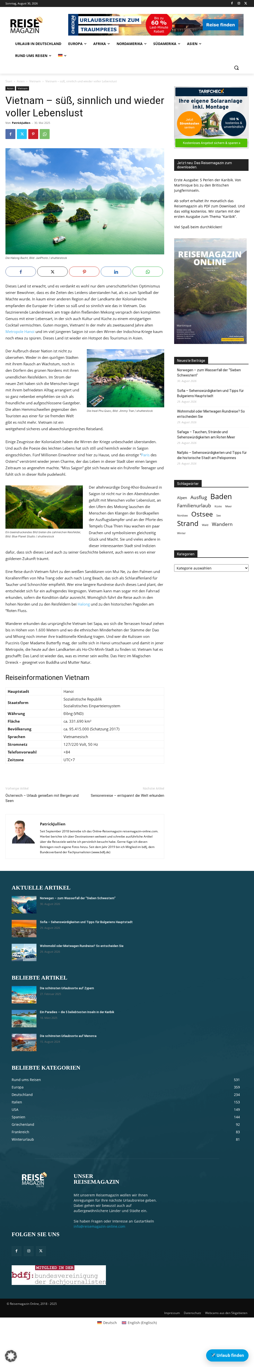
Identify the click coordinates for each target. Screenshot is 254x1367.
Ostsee (202, 514)
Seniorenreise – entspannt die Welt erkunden (127, 795)
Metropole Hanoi (19, 331)
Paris (145, 454)
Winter (181, 533)
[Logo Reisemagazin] (35, 24)
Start (8, 81)
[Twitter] (246, 3)
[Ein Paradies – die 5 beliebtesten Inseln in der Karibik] (24, 1018)
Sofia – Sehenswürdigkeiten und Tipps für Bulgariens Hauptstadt (210, 393)
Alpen (182, 497)
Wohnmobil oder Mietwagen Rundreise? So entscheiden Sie (211, 414)
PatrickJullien (21, 123)
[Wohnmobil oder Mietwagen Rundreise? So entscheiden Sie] (24, 952)
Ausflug (198, 497)
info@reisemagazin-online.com (99, 1226)
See (218, 515)
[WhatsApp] (45, 134)
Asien (21, 81)
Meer (228, 506)
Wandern (222, 524)
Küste (218, 506)
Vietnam (35, 81)
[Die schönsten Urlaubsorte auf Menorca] (24, 1042)
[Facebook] (232, 3)
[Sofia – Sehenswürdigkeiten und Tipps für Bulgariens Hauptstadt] (24, 928)
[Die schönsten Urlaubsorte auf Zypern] (24, 994)
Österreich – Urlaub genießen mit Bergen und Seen (42, 798)
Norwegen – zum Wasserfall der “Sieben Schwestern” (209, 372)
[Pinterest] (33, 134)
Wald (205, 525)
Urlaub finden (227, 1355)
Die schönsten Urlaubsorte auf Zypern (67, 988)
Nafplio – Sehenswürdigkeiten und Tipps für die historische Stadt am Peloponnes (212, 455)
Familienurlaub (194, 505)
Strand (187, 523)
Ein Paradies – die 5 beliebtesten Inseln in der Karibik (77, 1012)
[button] (236, 68)
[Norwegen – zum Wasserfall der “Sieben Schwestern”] (24, 904)
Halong (84, 604)
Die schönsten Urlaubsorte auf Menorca (68, 1036)
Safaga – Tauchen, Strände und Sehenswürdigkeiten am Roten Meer (206, 434)
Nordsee (182, 515)
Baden (221, 496)
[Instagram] (239, 3)
